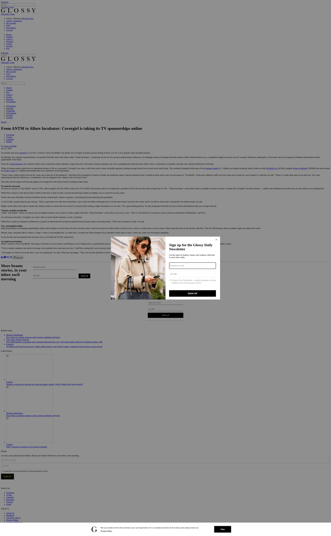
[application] (165, 529)
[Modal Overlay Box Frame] (165, 268)
